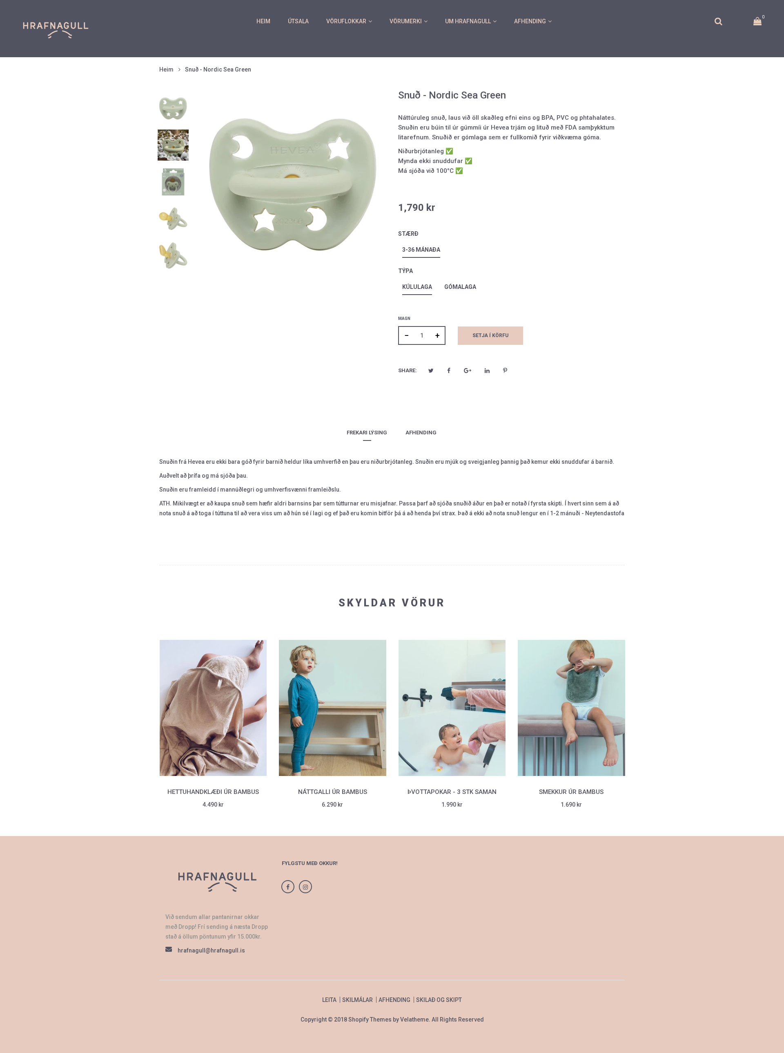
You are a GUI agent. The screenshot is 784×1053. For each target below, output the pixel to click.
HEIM (263, 21)
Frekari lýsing (367, 432)
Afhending (421, 432)
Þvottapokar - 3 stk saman (452, 792)
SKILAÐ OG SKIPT (439, 1000)
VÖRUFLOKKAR (346, 21)
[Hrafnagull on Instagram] (305, 886)
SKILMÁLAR (357, 1000)
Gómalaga (460, 287)
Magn (404, 318)
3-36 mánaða (421, 249)
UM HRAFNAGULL (468, 21)
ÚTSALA (298, 21)
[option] (173, 108)
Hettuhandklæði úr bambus (213, 792)
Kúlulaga (417, 287)
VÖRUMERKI (406, 21)
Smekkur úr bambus (571, 792)
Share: (407, 370)
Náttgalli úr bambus (332, 792)
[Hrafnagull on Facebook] (287, 886)
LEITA (329, 1000)
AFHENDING (530, 21)
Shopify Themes (370, 1019)
